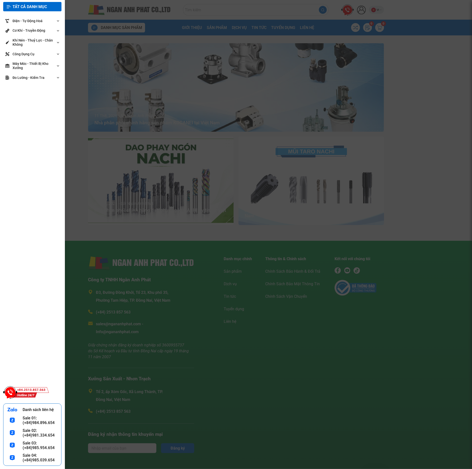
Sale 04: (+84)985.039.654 (39, 457)
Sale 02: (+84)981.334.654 (39, 433)
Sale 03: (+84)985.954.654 (39, 445)
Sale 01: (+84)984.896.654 (39, 420)
